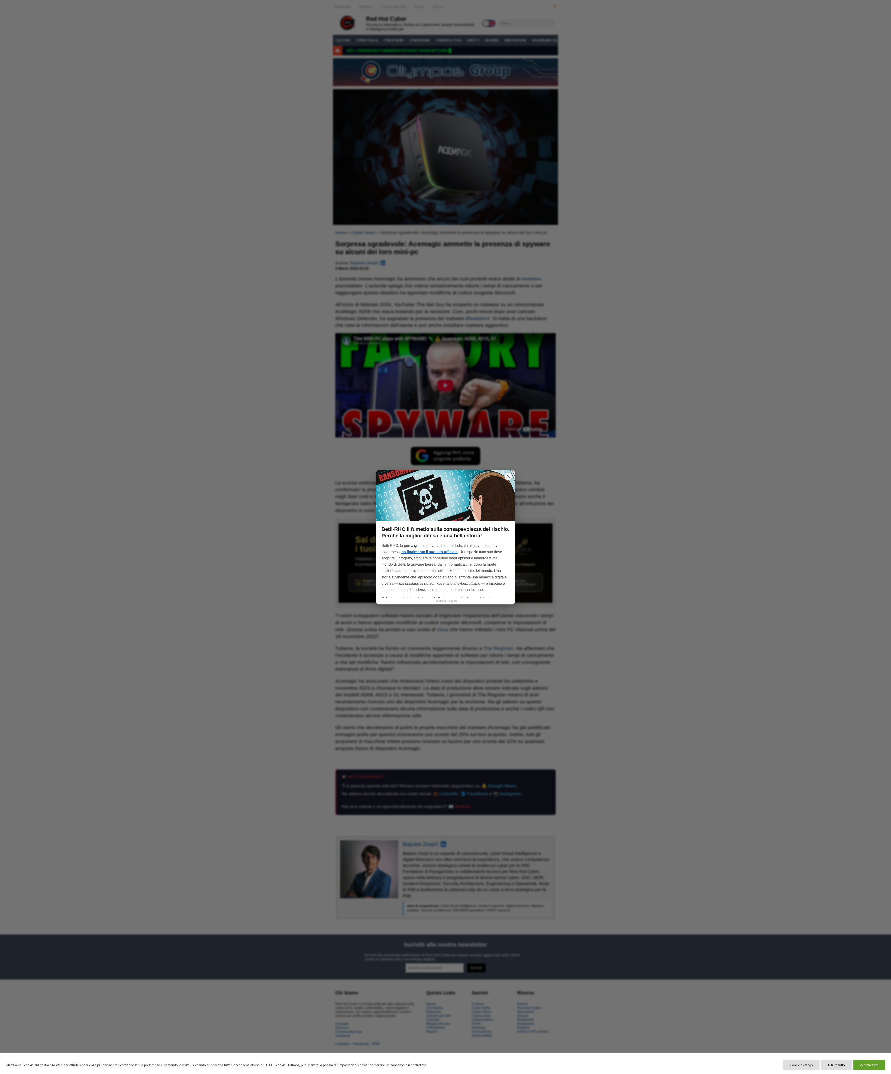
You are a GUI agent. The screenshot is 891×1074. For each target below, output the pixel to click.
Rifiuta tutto (836, 1065)
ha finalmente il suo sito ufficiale (429, 552)
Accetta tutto (869, 1065)
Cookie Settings (801, 1065)
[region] (445, 1063)
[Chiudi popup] (508, 476)
